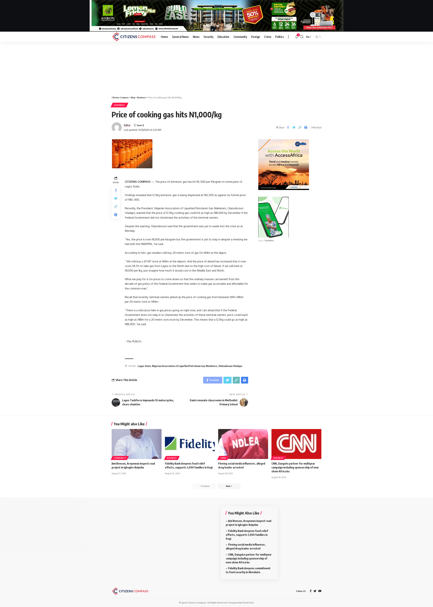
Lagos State (144, 366)
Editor (127, 125)
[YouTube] (319, 591)
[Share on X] (293, 127)
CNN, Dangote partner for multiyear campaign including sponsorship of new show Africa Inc (295, 467)
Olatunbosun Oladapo (230, 366)
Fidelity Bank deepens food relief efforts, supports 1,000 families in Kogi (247, 534)
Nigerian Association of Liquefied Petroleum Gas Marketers (184, 366)
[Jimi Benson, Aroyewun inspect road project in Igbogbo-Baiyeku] (137, 444)
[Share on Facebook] (288, 127)
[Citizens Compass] (133, 37)
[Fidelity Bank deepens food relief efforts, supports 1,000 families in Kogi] (190, 444)
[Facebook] (311, 591)
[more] (288, 37)
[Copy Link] (299, 127)
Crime (223, 458)
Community (120, 458)
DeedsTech (248, 602)
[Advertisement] (216, 67)
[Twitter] (315, 591)
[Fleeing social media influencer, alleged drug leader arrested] (243, 444)
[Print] (305, 127)
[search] (301, 37)
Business (119, 105)
